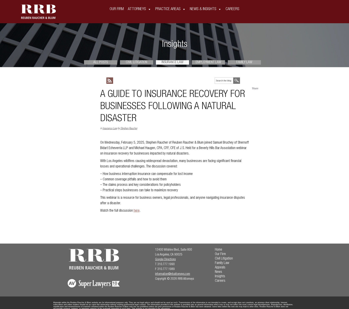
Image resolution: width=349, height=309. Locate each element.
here (137, 211)
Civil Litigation (136, 62)
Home (218, 250)
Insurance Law (172, 62)
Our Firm (117, 9)
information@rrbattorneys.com (172, 274)
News (218, 272)
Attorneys (137, 9)
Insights (220, 276)
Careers (232, 9)
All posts (100, 62)
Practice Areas (168, 9)
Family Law (244, 62)
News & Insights (203, 9)
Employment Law (208, 62)
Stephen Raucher (128, 128)
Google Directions (165, 259)
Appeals (220, 267)
